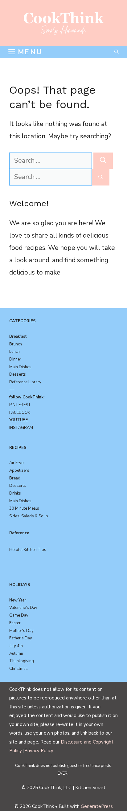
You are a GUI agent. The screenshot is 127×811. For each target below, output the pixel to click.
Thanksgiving (21, 661)
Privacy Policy (38, 751)
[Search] (103, 161)
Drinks (15, 493)
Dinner (15, 359)
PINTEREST (20, 405)
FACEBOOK (19, 412)
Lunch (14, 351)
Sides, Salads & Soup (28, 516)
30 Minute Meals (24, 508)
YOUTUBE (18, 420)
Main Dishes (20, 367)
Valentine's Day (23, 607)
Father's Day (20, 638)
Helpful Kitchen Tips (27, 549)
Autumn (16, 653)
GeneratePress (97, 806)
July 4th (16, 646)
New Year (17, 600)
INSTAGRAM (21, 427)
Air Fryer (17, 463)
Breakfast (18, 336)
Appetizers (19, 470)
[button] (116, 52)
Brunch (15, 344)
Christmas (18, 668)
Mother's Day (21, 631)
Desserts (17, 374)
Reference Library (25, 382)
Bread (14, 478)
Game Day (18, 615)
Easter (15, 623)
